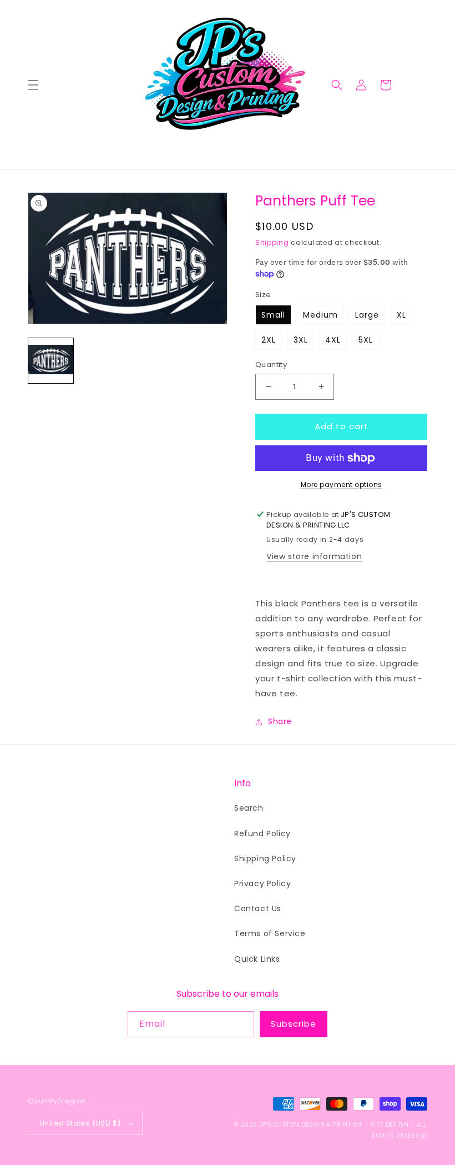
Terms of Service (270, 933)
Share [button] (280, 721)
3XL (301, 339)
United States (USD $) (79, 1123)
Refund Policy (262, 833)
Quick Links (257, 959)
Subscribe (293, 1024)
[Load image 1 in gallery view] (51, 361)
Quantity (271, 364)
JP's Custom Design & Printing (312, 1125)
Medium (320, 314)
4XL (333, 339)
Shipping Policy (265, 858)
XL (401, 314)
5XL (365, 339)
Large (367, 314)
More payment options (341, 484)
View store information (314, 556)
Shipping (272, 242)
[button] (33, 85)
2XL (268, 339)
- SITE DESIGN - (391, 1125)
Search (249, 808)
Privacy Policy (262, 883)
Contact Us (257, 908)
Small (273, 314)
